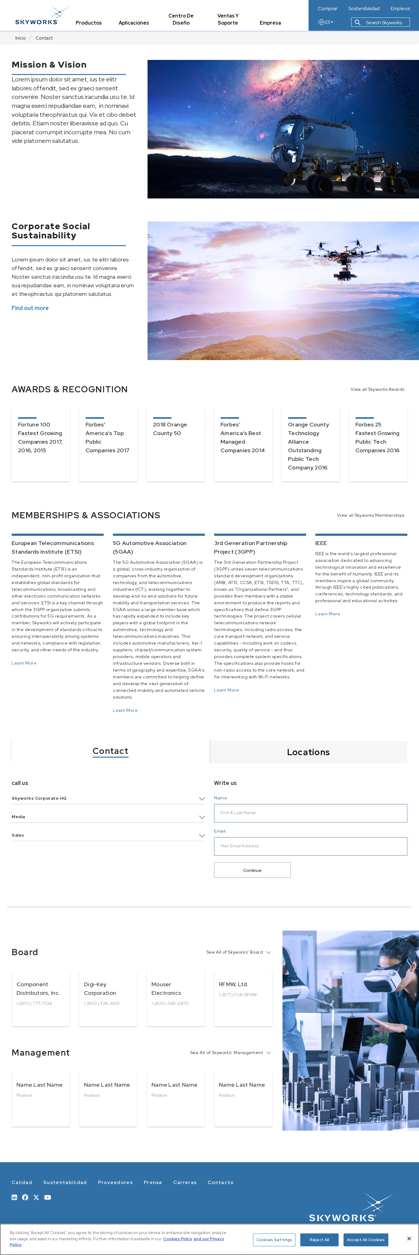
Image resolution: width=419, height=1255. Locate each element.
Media (18, 816)
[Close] (409, 1238)
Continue (252, 870)
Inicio (20, 38)
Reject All (319, 1239)
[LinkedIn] (14, 1197)
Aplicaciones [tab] (134, 23)
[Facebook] (25, 1197)
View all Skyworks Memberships (371, 515)
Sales (18, 835)
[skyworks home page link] (42, 15)
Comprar (327, 8)
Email (220, 831)
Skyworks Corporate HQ (39, 798)
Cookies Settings (274, 1239)
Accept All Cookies (366, 1239)
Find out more (30, 308)
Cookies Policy (177, 1238)
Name (220, 798)
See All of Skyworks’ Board (234, 952)
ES (327, 22)
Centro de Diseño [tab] (181, 19)
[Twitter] (36, 1197)
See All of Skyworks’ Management (226, 1052)
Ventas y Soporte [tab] (228, 19)
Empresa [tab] (270, 23)
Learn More (24, 663)
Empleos (400, 8)
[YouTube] (47, 1197)
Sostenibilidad (364, 8)
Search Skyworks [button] (383, 22)
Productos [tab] (89, 23)
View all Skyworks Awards (378, 389)
